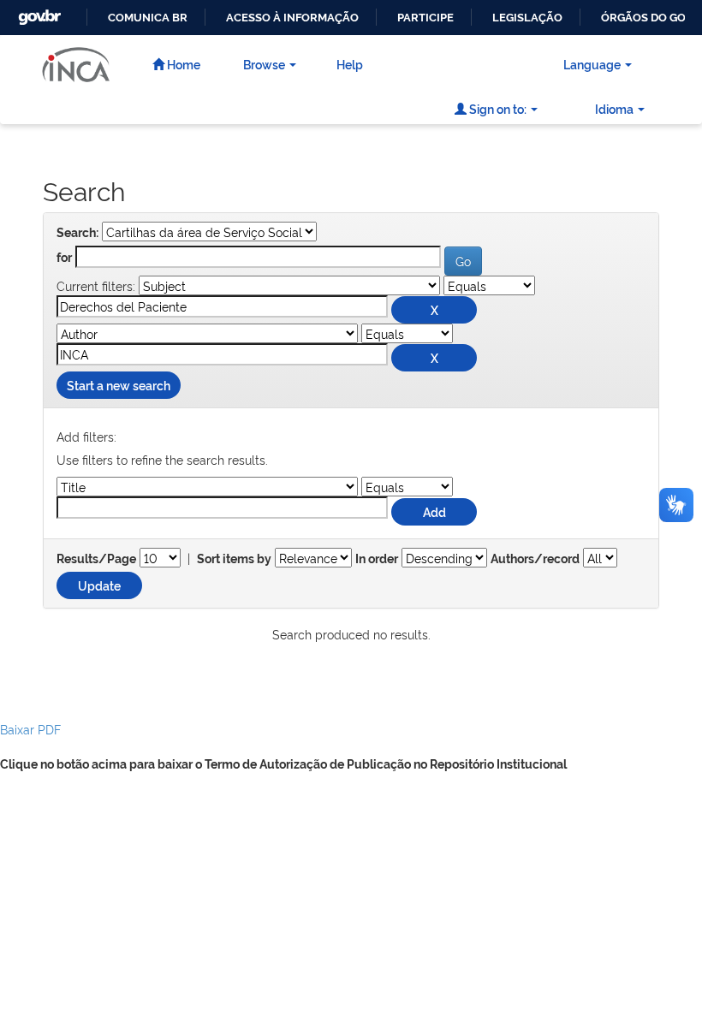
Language (592, 64)
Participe (425, 17)
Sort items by (234, 559)
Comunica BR (147, 17)
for (64, 257)
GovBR (37, 12)
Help (349, 64)
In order (376, 559)
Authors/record (535, 559)
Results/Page (96, 559)
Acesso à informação (292, 17)
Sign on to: (496, 108)
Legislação (527, 17)
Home (182, 64)
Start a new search (118, 385)
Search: (77, 233)
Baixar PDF (30, 729)
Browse (264, 64)
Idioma (614, 108)
